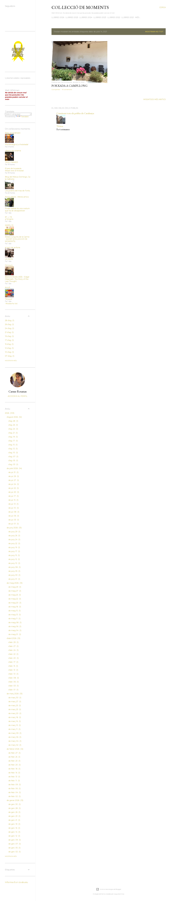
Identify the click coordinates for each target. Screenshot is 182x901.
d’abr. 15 (12, 666)
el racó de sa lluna (12, 247)
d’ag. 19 (12, 437)
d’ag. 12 (12, 449)
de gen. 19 (14, 824)
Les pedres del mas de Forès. (17, 191)
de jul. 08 (13, 512)
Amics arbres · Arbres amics (17, 197)
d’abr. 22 (13, 654)
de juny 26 (14, 535)
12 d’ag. (9, 348)
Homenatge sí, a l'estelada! (16, 144)
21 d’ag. (9, 332)
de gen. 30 (14, 804)
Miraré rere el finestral (14, 171)
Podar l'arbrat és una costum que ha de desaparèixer (17, 209)
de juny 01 (14, 579)
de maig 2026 (14, 583)
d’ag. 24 (12, 429)
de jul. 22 (13, 488)
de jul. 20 (13, 492)
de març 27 (14, 701)
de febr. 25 (14, 757)
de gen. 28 (14, 808)
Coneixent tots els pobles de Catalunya (75, 113)
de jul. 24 (13, 484)
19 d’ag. (9, 336)
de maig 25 (14, 595)
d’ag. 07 (13, 456)
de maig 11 (14, 618)
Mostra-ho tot (11, 303)
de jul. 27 (13, 480)
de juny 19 (13, 547)
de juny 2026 (14, 528)
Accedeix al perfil (17, 396)
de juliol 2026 (14, 468)
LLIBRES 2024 (85, 17)
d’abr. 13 (13, 670)
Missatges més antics (154, 99)
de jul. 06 (13, 516)
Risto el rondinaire (12, 133)
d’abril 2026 (13, 638)
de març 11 (14, 729)
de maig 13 (14, 615)
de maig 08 (14, 622)
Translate (25, 116)
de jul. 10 (13, 508)
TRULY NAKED (11, 162)
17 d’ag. (9, 340)
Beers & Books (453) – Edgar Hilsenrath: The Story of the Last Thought (17, 279)
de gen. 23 (14, 816)
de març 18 (14, 717)
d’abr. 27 (13, 646)
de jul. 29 (13, 476)
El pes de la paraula (13, 168)
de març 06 (14, 737)
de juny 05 (14, 571)
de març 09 (14, 733)
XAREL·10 (9, 225)
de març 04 (14, 741)
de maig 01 (14, 634)
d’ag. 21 (12, 433)
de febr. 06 (14, 788)
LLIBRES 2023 (99, 17)
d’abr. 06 (13, 682)
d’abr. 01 (13, 690)
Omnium (9, 265)
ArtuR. (7, 287)
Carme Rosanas (18, 391)
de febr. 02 (14, 796)
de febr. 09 (14, 784)
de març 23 (14, 709)
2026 (9, 413)
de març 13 (14, 725)
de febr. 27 (14, 753)
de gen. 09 (14, 840)
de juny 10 (14, 563)
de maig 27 (14, 591)
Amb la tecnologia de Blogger (110, 889)
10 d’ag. (9, 352)
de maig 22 (14, 599)
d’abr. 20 (13, 658)
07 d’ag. (9, 356)
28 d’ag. (9, 320)
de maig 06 (14, 626)
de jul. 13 (13, 504)
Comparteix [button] (56, 89)
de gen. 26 (14, 812)
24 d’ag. (9, 328)
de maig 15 (14, 611)
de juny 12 (13, 559)
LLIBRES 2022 (113, 17)
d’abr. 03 (13, 686)
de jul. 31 (13, 472)
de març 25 (14, 705)
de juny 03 (14, 575)
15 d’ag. (9, 344)
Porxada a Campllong (69, 86)
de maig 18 (14, 607)
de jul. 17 (13, 496)
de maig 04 (14, 630)
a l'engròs (9, 219)
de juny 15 (13, 555)
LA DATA (9, 259)
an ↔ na (8, 217)
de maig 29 (14, 587)
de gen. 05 (14, 848)
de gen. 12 (14, 836)
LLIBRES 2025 (71, 17)
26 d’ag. (9, 324)
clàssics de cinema (13, 151)
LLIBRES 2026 (58, 17)
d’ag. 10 (12, 452)
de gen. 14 (14, 832)
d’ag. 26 (12, 425)
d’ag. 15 (12, 445)
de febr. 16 (14, 773)
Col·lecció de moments (80, 7)
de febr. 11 (13, 780)
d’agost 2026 (14, 417)
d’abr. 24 (13, 650)
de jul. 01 (13, 524)
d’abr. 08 (13, 678)
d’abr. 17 (13, 662)
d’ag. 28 (13, 421)
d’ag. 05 (12, 460)
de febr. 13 (14, 777)
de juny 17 (13, 551)
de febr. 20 (14, 765)
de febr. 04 (14, 792)
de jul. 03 (13, 520)
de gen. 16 (14, 828)
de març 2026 (14, 694)
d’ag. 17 (12, 441)
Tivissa (59, 126)
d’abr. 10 (13, 674)
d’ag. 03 (13, 464)
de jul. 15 (13, 500)
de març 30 (14, 697)
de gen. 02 (14, 852)
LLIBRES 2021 (127, 17)
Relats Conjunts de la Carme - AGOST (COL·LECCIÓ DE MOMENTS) (17, 239)
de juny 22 (14, 543)
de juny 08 (14, 567)
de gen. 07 (14, 844)
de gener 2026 (15, 800)
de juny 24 (14, 539)
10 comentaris (67, 89)
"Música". (9, 299)
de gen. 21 (14, 820)
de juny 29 (14, 532)
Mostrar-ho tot (154, 32)
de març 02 (14, 745)
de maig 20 (14, 603)
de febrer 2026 (15, 749)
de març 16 (14, 721)
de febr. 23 (14, 761)
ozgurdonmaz (119, 894)
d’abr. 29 (13, 642)
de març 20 (14, 713)
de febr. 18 (14, 769)
